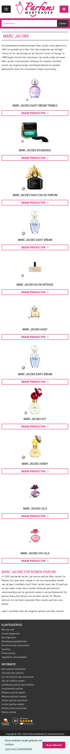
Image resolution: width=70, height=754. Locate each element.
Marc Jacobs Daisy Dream (35, 240)
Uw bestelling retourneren (15, 645)
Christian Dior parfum (13, 672)
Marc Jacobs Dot (35, 419)
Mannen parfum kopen (13, 692)
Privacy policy (8, 653)
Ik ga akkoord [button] (54, 745)
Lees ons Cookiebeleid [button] (18, 748)
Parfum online (9, 712)
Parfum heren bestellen (14, 708)
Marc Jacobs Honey (35, 463)
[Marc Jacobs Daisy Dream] (35, 222)
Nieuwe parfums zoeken (14, 696)
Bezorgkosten (9, 637)
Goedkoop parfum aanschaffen (18, 684)
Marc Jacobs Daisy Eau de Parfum (35, 195)
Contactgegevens (11, 633)
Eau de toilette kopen (13, 680)
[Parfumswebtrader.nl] (35, 9)
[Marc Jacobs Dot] (35, 401)
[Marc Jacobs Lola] (35, 490)
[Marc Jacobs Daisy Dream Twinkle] (35, 87)
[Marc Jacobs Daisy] (35, 311)
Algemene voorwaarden (14, 657)
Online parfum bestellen (15, 700)
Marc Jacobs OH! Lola (35, 553)
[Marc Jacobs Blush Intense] (35, 266)
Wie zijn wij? (8, 629)
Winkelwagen (64, 9)
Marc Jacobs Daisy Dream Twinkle (35, 105)
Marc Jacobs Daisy (35, 329)
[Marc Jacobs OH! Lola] (35, 535)
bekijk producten (33, 113)
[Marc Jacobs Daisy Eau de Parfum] (35, 177)
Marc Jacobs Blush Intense (35, 284)
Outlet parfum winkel (13, 704)
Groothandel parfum (12, 688)
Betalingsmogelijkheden (14, 641)
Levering (6, 649)
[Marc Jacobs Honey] (35, 446)
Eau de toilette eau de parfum (18, 676)
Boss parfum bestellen (14, 668)
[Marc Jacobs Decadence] (35, 132)
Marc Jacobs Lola (35, 508)
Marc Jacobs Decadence (35, 150)
